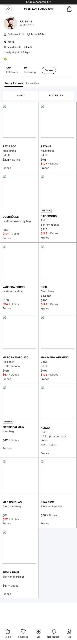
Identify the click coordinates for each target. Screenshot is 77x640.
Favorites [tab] (32, 83)
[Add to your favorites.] (34, 147)
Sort (21, 95)
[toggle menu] (71, 21)
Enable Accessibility (38, 2)
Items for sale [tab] (13, 83)
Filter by (56, 95)
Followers (12, 70)
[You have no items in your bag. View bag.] (69, 9)
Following (30, 70)
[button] (69, 9)
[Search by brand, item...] (8, 9)
